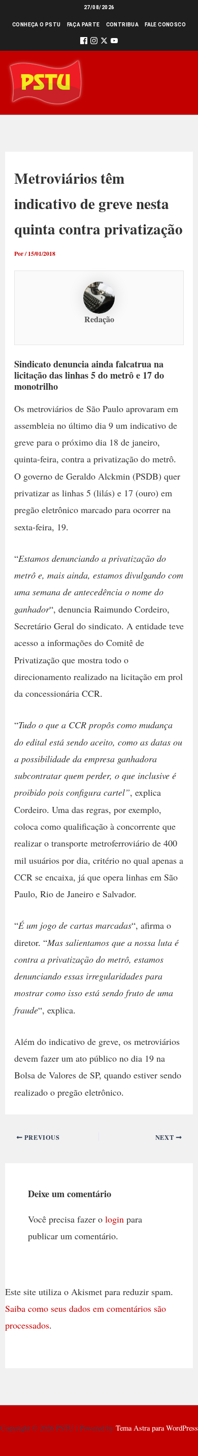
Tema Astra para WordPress (157, 1428)
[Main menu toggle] (176, 82)
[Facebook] (83, 42)
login (114, 1219)
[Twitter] (104, 42)
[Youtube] (114, 42)
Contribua (122, 24)
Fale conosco (165, 24)
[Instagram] (93, 42)
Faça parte (83, 24)
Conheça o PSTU (36, 24)
